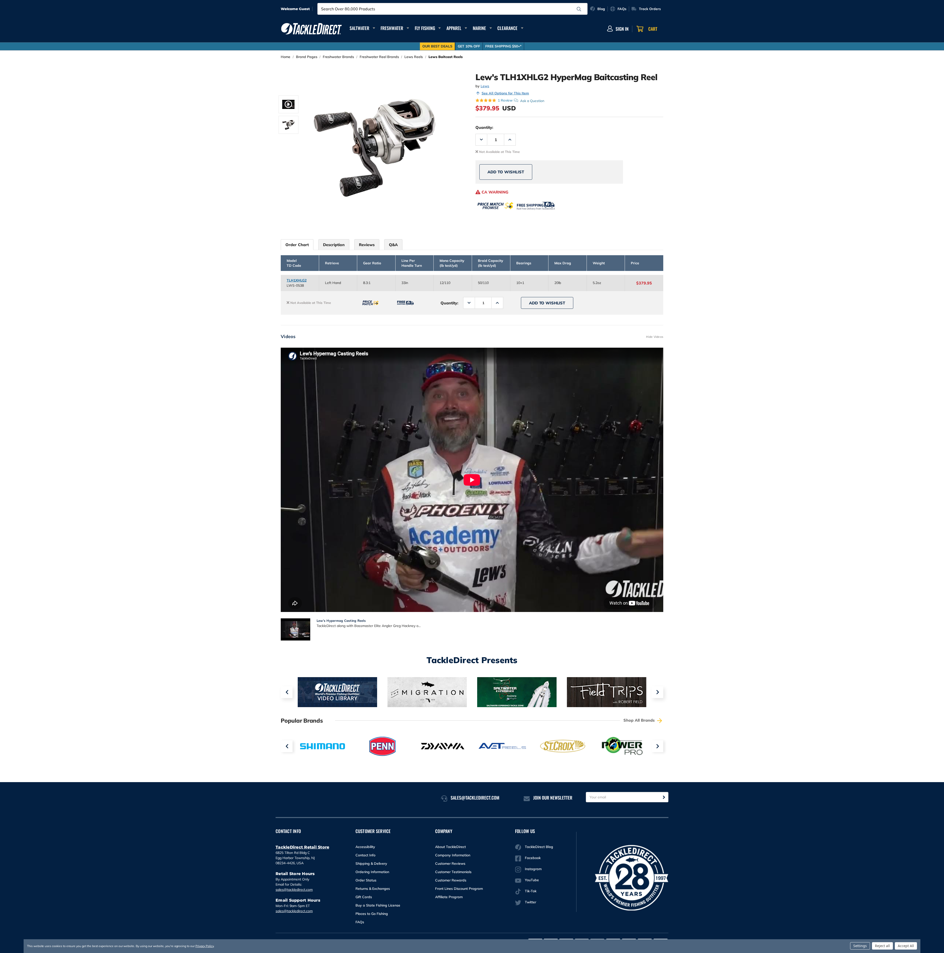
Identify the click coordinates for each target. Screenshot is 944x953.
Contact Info (365, 855)
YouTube (532, 880)
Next (657, 692)
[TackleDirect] (311, 28)
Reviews (367, 244)
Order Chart (297, 244)
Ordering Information (372, 872)
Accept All (906, 945)
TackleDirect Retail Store (302, 847)
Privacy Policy (204, 946)
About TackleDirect (450, 847)
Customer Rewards (450, 880)
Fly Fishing (425, 28)
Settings (860, 945)
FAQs (359, 922)
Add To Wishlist (505, 171)
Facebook (533, 858)
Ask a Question (532, 100)
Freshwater (392, 28)
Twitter (530, 902)
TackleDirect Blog (539, 847)
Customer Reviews (450, 863)
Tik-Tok (530, 891)
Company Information (452, 855)
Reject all (882, 945)
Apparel (453, 28)
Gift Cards (363, 897)
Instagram (533, 869)
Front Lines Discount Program (459, 888)
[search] (579, 9)
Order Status (365, 880)
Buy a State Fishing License (377, 905)
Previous (287, 692)
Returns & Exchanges (372, 888)
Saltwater (359, 28)
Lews (485, 86)
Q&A (393, 244)
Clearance (507, 28)
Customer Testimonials (453, 872)
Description (334, 244)
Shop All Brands (639, 720)
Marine (479, 28)
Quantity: (484, 127)
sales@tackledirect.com (294, 889)
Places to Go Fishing (371, 913)
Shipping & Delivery (371, 863)
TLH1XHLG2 (297, 280)
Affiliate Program (449, 897)
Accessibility (365, 847)
